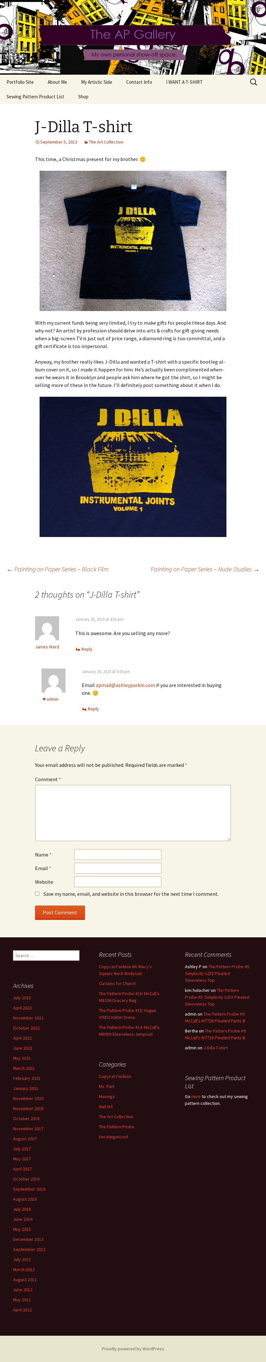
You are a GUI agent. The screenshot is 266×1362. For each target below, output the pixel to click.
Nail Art (106, 1106)
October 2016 (26, 1179)
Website (44, 882)
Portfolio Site (20, 82)
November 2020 (28, 1098)
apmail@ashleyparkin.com (125, 685)
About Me (57, 82)
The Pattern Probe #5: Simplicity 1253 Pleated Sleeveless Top (217, 973)
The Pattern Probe (116, 1127)
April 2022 (22, 1038)
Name (43, 854)
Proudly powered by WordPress (133, 1349)
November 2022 (28, 1018)
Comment (48, 779)
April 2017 (22, 1169)
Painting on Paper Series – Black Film (57, 569)
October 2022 (26, 1028)
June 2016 (22, 1219)
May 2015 (22, 1229)
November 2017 (28, 1128)
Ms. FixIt (106, 1086)
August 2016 (25, 1199)
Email (43, 868)
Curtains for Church (117, 983)
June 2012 (22, 1290)
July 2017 (22, 1149)
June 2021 (22, 1048)
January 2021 (25, 1088)
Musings (107, 1096)
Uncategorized (113, 1137)
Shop (83, 97)
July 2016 (22, 1209)
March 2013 (24, 1269)
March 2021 (24, 1068)
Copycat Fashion (115, 1076)
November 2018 (28, 1108)
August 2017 (25, 1139)
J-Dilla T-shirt (215, 1048)
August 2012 (25, 1279)
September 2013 (29, 1249)
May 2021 (22, 1058)
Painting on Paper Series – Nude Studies (205, 569)
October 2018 (26, 1118)
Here (196, 1096)
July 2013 (22, 1259)
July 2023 (22, 998)
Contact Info (139, 82)
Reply (86, 649)
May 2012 (22, 1300)
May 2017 (22, 1159)
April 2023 (22, 1008)
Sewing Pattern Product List (35, 97)
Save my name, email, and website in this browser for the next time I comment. (131, 894)
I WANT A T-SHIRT (184, 82)
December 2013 (28, 1239)
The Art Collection (106, 142)
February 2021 (27, 1078)
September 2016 (29, 1189)
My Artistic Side (96, 82)
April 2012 (22, 1310)
